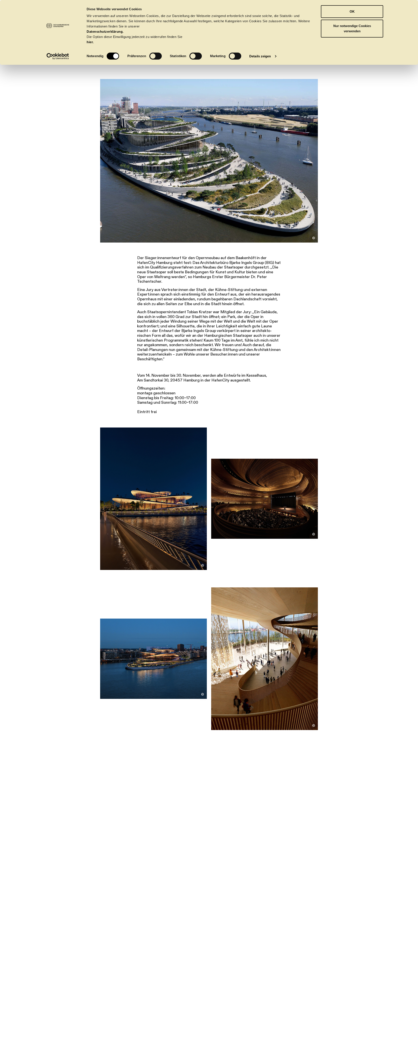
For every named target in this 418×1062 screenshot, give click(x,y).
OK (352, 11)
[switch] (155, 56)
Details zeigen (260, 56)
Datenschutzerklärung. (105, 31)
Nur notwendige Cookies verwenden (352, 28)
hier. (90, 42)
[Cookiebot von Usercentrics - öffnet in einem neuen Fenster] (58, 56)
